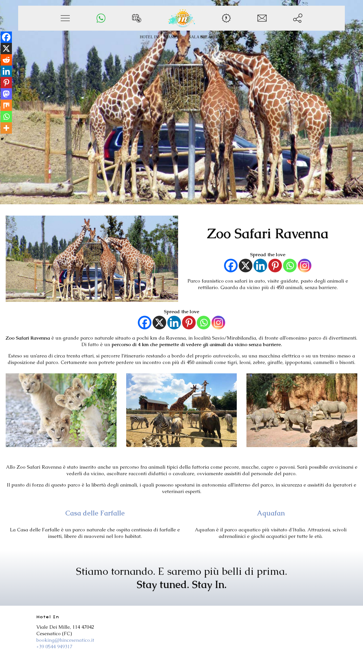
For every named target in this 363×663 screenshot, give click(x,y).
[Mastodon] (6, 94)
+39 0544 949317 (54, 646)
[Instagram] (304, 265)
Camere (173, 37)
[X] (245, 265)
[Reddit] (6, 60)
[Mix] (6, 105)
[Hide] (2, 139)
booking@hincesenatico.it (65, 640)
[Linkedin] (260, 265)
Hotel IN (149, 37)
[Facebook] (231, 265)
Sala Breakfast (206, 37)
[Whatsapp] (290, 265)
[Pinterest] (275, 265)
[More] (6, 128)
